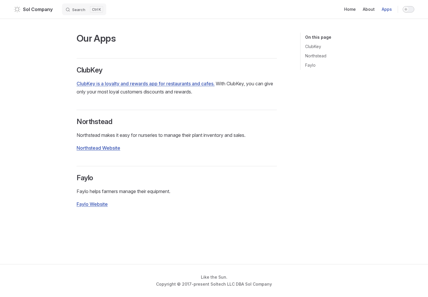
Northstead (315, 55)
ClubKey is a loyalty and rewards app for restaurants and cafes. (146, 83)
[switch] (408, 9)
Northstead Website (98, 148)
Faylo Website (92, 204)
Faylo (310, 65)
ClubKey (313, 46)
